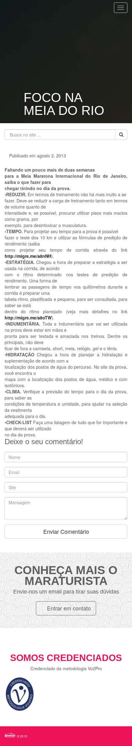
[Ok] (121, 134)
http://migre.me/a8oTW (28, 317)
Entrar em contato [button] (68, 608)
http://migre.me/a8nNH (28, 256)
